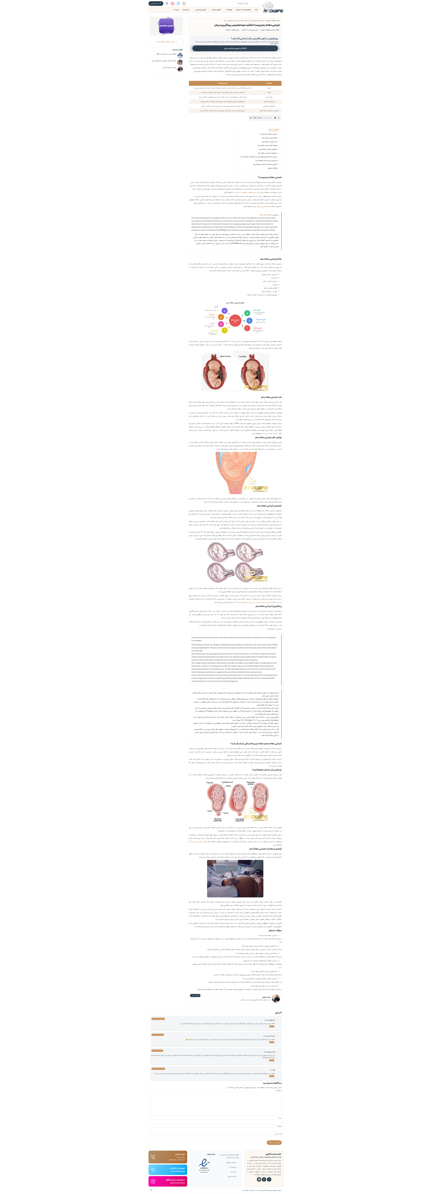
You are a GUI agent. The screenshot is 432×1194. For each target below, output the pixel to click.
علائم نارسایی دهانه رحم (269, 138)
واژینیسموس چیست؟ (198, 841)
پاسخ (271, 1026)
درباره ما (176, 10)
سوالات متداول (272, 168)
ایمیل (279, 1126)
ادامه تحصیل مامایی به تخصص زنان (164, 61)
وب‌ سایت (278, 1134)
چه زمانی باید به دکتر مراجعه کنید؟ (266, 161)
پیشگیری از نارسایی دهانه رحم (267, 153)
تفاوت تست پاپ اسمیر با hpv (166, 54)
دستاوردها (186, 10)
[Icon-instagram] (264, 1179)
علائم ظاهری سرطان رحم (262, 206)
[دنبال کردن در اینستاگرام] (153, 1181)
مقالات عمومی (265, 30)
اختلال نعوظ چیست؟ (270, 433)
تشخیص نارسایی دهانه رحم (268, 149)
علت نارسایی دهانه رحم (269, 142)
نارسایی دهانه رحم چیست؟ (268, 134)
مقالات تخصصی (271, 20)
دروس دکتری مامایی (169, 67)
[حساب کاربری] (160, 3)
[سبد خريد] (166, 3)
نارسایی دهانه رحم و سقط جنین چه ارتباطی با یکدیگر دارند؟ (258, 157)
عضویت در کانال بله (177, 1168)
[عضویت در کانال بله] (153, 1170)
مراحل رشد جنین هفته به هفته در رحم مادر (248, 192)
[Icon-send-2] (269, 1179)
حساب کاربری (154, 3)
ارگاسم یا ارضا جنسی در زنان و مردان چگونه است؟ (253, 602)
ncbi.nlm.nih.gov (266, 215)
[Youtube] (259, 1179)
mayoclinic (271, 629)
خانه (256, 10)
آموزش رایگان (216, 10)
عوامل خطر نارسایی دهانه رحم (267, 145)
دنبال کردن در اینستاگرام (175, 1179)
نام (280, 1118)
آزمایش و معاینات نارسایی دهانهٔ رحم (265, 164)
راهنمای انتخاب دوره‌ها (243, 10)
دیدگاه (279, 1091)
